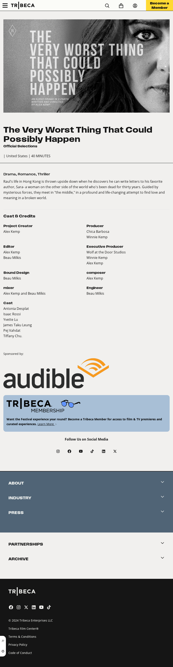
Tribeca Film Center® (23, 629)
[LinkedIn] (103, 451)
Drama (9, 174)
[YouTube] (81, 451)
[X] (115, 451)
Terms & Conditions (22, 637)
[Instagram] (58, 451)
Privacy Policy (17, 645)
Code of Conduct (20, 653)
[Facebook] (69, 451)
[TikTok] (92, 451)
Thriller (44, 174)
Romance (27, 174)
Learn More (46, 424)
